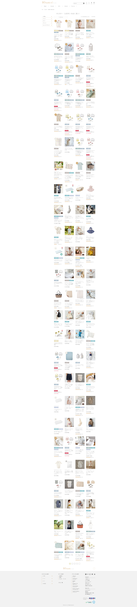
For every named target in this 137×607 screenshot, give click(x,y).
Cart (89, 3)
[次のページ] (79, 564)
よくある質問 (87, 580)
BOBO (74, 581)
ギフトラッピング (88, 581)
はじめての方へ (87, 590)
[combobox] (79, 3)
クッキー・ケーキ (62, 578)
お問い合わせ (87, 583)
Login (86, 3)
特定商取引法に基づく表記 (89, 592)
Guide (91, 3)
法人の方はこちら (88, 584)
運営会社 (86, 591)
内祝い (60, 577)
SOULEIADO (75, 586)
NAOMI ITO (75, 584)
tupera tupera (76, 592)
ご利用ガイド (87, 579)
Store (94, 3)
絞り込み (61, 17)
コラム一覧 (60, 582)
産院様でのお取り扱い (88, 585)
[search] (83, 3)
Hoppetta (75, 579)
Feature (73, 6)
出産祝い (61, 576)
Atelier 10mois (76, 589)
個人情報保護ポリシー (88, 594)
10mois (74, 576)
